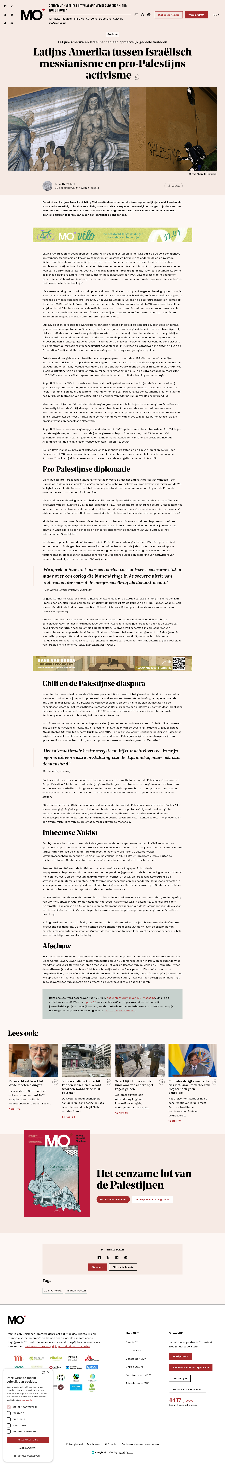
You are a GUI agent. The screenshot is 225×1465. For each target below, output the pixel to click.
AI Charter (111, 1444)
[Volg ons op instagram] (12, 6)
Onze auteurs (134, 1366)
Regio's (67, 18)
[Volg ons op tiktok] (5, 23)
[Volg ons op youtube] (12, 23)
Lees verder (26, 1400)
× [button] (48, 1372)
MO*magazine (57, 23)
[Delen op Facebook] (99, 1258)
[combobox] (43, 1372)
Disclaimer (93, 1444)
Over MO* (132, 1342)
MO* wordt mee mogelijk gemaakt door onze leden (57, 1346)
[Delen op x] (108, 1258)
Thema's (79, 18)
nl (215, 14)
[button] (28, 1455)
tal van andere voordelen (119, 1010)
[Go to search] (142, 15)
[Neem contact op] (136, 15)
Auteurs (91, 18)
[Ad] (112, 235)
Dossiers (105, 18)
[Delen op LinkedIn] (117, 1258)
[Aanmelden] (149, 15)
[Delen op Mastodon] (126, 1258)
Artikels (54, 18)
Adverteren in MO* (137, 1383)
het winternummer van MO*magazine (131, 997)
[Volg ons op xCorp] (5, 15)
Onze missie (133, 1350)
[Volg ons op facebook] (5, 6)
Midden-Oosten (76, 1290)
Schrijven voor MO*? (139, 1375)
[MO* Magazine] (33, 15)
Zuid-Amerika (53, 1290)
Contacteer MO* (136, 1358)
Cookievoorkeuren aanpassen (140, 1444)
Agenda (118, 18)
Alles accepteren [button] (28, 1439)
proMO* (91, 1002)
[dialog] (28, 1415)
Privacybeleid (74, 1444)
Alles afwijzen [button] (28, 1448)
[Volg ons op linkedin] (12, 15)
